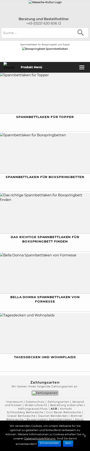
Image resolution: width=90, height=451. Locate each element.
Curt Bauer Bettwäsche (63, 412)
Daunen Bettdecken (53, 415)
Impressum (14, 401)
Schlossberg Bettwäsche (25, 412)
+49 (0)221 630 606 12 (43, 23)
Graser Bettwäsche (21, 415)
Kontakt (66, 408)
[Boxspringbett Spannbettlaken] (45, 2)
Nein (68, 442)
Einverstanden (49, 442)
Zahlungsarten (58, 401)
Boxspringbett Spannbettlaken (49, 419)
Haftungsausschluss (33, 408)
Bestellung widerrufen (66, 405)
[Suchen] (81, 32)
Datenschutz (35, 401)
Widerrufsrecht (36, 405)
